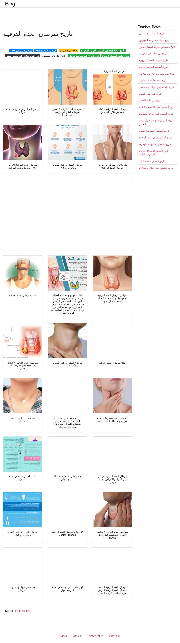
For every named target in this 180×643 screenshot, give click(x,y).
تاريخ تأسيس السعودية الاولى (154, 130)
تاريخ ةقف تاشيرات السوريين (154, 40)
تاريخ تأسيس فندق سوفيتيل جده (155, 137)
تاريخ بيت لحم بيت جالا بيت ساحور (156, 73)
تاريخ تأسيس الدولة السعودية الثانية (157, 107)
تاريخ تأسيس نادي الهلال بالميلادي (156, 167)
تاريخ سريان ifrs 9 (68, 50)
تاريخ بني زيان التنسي (150, 93)
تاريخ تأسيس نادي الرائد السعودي (156, 113)
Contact (77, 636)
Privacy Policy (95, 636)
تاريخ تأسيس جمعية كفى (152, 161)
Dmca (63, 636)
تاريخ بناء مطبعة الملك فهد (152, 80)
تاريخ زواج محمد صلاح (46, 50)
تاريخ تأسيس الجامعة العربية (153, 67)
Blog (10, 3)
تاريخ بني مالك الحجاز (150, 100)
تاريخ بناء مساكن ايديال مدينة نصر (156, 87)
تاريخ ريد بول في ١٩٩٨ (21, 50)
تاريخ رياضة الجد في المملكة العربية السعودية (103, 50)
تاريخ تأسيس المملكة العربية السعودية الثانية (153, 152)
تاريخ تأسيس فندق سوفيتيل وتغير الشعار (156, 122)
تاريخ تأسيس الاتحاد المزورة (153, 60)
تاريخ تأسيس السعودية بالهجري (155, 144)
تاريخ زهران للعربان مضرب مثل (84, 55)
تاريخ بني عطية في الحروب (153, 53)
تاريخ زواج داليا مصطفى (53, 55)
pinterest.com (22, 610)
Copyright (114, 636)
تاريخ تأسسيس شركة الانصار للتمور (157, 47)
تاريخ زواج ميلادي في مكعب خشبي (22, 55)
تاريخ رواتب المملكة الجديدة (115, 55)
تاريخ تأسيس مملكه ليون (152, 33)
